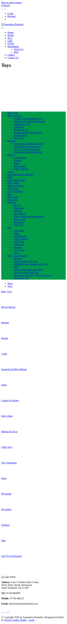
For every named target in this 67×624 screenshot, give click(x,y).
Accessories (19, 166)
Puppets (18, 258)
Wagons (18, 160)
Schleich (11, 202)
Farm (16, 163)
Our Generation (15, 191)
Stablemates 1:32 (22, 124)
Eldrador (18, 211)
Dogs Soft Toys (21, 278)
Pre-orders (19, 138)
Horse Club (19, 219)
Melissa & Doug (15, 185)
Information (13, 46)
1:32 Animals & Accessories (27, 146)
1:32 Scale (19, 230)
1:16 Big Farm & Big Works (28, 152)
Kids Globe (13, 183)
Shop (10, 283)
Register (11, 16)
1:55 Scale (19, 250)
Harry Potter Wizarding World (28, 216)
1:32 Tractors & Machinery (27, 149)
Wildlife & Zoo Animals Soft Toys (31, 264)
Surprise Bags (20, 135)
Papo (9, 194)
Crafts (10, 171)
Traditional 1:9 (21, 129)
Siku (9, 227)
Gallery (11, 55)
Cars (16, 253)
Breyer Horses (14, 115)
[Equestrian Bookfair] (12, 24)
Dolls (10, 177)
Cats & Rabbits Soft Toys (26, 272)
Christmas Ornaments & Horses (29, 121)
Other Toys (13, 188)
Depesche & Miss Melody (20, 174)
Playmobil (12, 197)
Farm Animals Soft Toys (26, 261)
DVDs (10, 43)
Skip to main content (11, 2)
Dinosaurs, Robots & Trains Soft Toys (32, 275)
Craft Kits (18, 127)
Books (10, 35)
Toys (9, 38)
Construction (20, 157)
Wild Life (18, 225)
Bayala (17, 205)
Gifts (9, 41)
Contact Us (13, 57)
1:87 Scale (19, 241)
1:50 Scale (19, 244)
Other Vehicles (21, 169)
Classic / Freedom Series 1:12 (28, 118)
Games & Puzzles (16, 180)
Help (16, 52)
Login (10, 13)
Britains (11, 141)
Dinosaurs (19, 208)
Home (10, 32)
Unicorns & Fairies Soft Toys (28, 269)
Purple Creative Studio (15, 620)
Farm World (20, 213)
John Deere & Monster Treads (28, 143)
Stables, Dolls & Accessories (28, 132)
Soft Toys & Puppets (17, 255)
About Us (18, 49)
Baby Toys (12, 113)
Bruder (10, 155)
